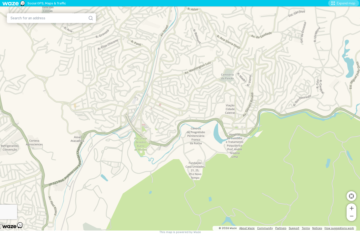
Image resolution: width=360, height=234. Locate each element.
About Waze (247, 228)
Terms (306, 228)
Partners (280, 228)
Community (265, 228)
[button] (351, 207)
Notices (317, 228)
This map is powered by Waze (180, 232)
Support (294, 228)
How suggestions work (339, 228)
